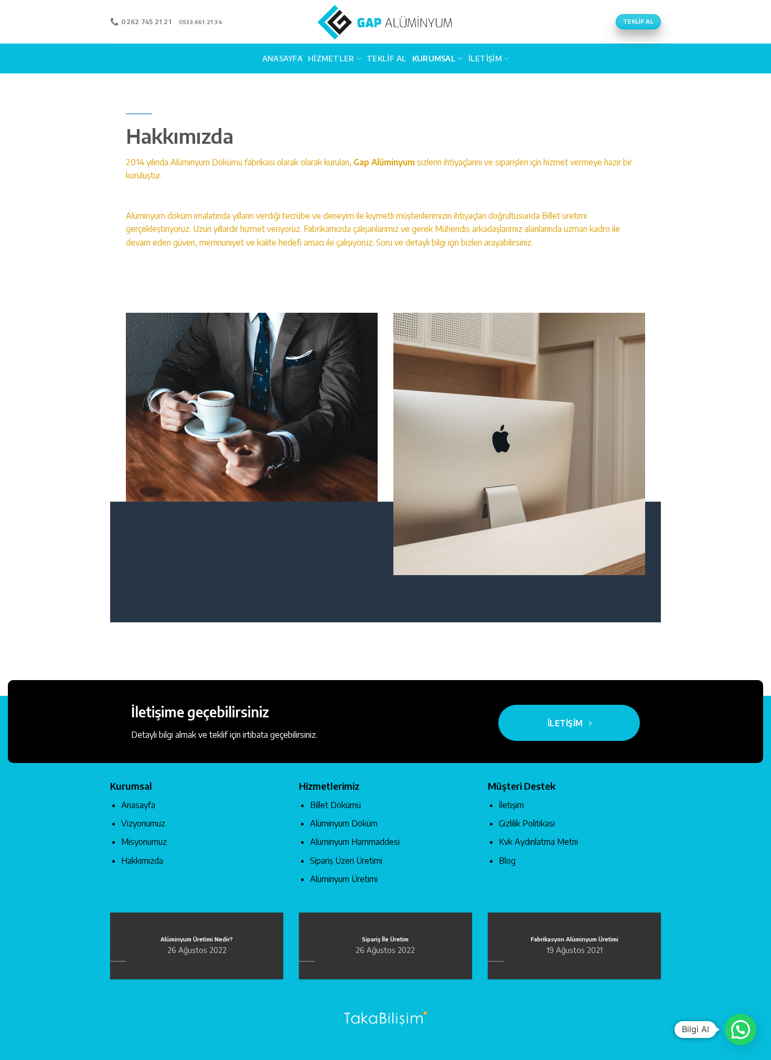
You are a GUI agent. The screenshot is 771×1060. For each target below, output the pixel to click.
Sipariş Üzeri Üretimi (346, 860)
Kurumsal (434, 58)
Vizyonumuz (143, 823)
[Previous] (108, 952)
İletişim (485, 58)
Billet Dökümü (335, 805)
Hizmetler (331, 58)
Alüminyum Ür (335, 879)
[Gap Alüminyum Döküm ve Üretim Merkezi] (385, 22)
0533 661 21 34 (200, 21)
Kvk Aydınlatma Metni (538, 841)
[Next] (663, 952)
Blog (507, 860)
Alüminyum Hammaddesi (355, 841)
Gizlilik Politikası (527, 823)
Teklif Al (387, 58)
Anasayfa (282, 58)
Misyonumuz (144, 841)
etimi (369, 879)
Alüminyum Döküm (344, 823)
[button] (740, 1029)
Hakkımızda (142, 860)
